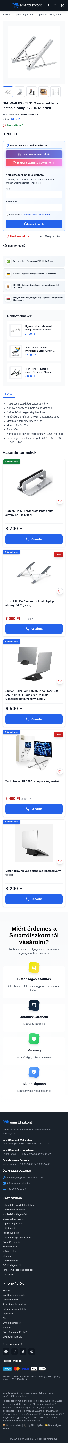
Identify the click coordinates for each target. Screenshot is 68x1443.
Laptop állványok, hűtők (49, 14)
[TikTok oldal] (23, 1351)
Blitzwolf (15, 119)
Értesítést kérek (34, 224)
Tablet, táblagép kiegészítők (17, 1237)
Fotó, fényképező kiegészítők (18, 1270)
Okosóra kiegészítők (13, 1219)
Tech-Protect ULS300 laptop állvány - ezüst (32, 781)
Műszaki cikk (9, 1251)
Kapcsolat (8, 1313)
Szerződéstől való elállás (15, 1332)
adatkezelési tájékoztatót (37, 214)
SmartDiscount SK (12, 1336)
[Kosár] (62, 5)
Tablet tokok (9, 1228)
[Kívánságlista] (55, 5)
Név (8, 188)
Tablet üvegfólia (11, 1232)
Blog (5, 1318)
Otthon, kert (9, 1274)
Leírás (8, 394)
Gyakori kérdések (12, 1322)
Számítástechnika (12, 1242)
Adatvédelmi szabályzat (15, 1304)
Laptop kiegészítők (23, 14)
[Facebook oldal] (6, 1351)
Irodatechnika (10, 1246)
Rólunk (6, 1290)
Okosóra (7, 1256)
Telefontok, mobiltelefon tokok (18, 1205)
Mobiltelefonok (10, 1260)
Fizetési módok (10, 1299)
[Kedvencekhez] (60, 501)
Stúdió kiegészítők (12, 1265)
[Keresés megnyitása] (48, 5)
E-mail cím (11, 201)
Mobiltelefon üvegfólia (14, 1209)
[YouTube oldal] (31, 1351)
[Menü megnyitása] (6, 5)
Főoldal (6, 14)
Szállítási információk (14, 1295)
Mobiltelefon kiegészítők (15, 1214)
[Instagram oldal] (14, 1351)
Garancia (7, 1327)
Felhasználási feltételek (15, 1309)
